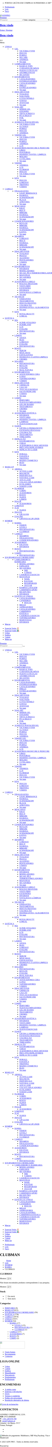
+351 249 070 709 (9, 1419)
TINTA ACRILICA (27, 113)
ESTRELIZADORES (27, 88)
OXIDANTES (25, 299)
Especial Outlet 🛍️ (12, 631)
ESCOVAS (23, 544)
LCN (21, 146)
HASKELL (23, 195)
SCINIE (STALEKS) (27, 322)
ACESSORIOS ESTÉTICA (25, 413)
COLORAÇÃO (25, 305)
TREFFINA (24, 185)
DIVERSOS (24, 269)
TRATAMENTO (26, 407)
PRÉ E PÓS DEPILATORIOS (31, 447)
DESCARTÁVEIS (22, 92)
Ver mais (22, 62)
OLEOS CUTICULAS (28, 70)
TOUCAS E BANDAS (28, 389)
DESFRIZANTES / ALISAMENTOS (34, 307)
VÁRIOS (23, 187)
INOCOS (23, 53)
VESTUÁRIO (25, 286)
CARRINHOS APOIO (28, 590)
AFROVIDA (24, 202)
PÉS (16, 320)
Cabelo (7, 637)
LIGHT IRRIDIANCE (28, 193)
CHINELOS (24, 385)
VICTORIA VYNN (27, 51)
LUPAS (22, 376)
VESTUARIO (25, 417)
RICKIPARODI (30, 583)
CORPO (18, 398)
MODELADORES (26, 271)
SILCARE (23, 57)
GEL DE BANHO (26, 404)
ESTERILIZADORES (28, 81)
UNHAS (8, 47)
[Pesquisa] (51, 20)
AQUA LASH (25, 480)
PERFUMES (24, 400)
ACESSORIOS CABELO (25, 282)
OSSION (22, 525)
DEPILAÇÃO (20, 439)
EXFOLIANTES (26, 355)
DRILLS (22, 85)
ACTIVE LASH (25, 471)
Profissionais (10, 7)
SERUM (22, 351)
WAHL (27, 579)
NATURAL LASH (26, 478)
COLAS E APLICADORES (30, 482)
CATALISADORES (27, 79)
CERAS (22, 443)
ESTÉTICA (9, 318)
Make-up (8, 639)
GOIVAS (23, 100)
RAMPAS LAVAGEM (28, 588)
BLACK (22, 200)
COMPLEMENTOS (23, 64)
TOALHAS (24, 94)
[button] (3, 18)
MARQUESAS (25, 620)
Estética (8, 635)
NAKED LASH (25, 486)
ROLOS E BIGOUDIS (28, 284)
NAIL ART (19, 107)
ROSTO (18, 348)
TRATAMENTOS (26, 301)
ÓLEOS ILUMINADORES (30, 402)
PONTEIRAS (24, 152)
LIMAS (22, 150)
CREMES (23, 359)
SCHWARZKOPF (26, 197)
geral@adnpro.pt (8, 1421)
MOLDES (23, 157)
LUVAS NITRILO (26, 98)
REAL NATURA (26, 370)
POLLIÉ (18, 501)
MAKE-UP (9, 467)
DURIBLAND (25, 325)
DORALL (23, 454)
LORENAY (24, 182)
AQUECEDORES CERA (29, 374)
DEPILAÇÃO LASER (28, 450)
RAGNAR (28, 581)
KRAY (22, 208)
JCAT (17, 508)
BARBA (18, 523)
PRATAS (23, 256)
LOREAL (23, 316)
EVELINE (23, 329)
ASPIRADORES (26, 607)
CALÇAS (23, 387)
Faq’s (7, 11)
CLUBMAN (24, 532)
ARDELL (18, 469)
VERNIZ (18, 163)
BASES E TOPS (26, 66)
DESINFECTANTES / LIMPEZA (32, 154)
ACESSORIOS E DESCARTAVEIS (33, 445)
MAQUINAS (24, 275)
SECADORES (25, 277)
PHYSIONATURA (27, 331)
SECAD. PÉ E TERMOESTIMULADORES (31, 877)
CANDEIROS (25, 601)
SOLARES (19, 361)
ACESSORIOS (25, 493)
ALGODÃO (24, 258)
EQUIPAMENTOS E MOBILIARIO (19, 557)
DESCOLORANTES (27, 303)
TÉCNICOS (19, 297)
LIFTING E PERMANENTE (30, 428)
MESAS (22, 605)
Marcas (7, 624)
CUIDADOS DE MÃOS (29, 68)
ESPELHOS (24, 566)
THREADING (25, 437)
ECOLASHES (25, 484)
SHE (26, 570)
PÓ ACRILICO (25, 116)
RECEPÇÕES (25, 592)
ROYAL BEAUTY (26, 314)
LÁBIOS (18, 335)
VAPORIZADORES (27, 379)
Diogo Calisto (14, 1446)
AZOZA (22, 338)
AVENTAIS (24, 103)
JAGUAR (28, 585)
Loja (6, 9)
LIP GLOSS (24, 514)
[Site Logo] (5, 15)
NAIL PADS (24, 96)
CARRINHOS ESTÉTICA (25, 612)
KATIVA (22, 232)
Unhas (7, 633)
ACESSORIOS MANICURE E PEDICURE (32, 148)
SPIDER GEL (24, 109)
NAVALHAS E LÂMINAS (30, 292)
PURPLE (23, 55)
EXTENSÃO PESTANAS (29, 430)
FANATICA (24, 456)
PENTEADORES (26, 260)
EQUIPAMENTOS (22, 77)
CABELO (9, 189)
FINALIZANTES (22, 191)
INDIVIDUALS (25, 476)
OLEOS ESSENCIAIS (28, 424)
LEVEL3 (23, 527)
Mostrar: (3, 1278)
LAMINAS (23, 422)
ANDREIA (23, 60)
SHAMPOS (19, 236)
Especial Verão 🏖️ (12, 628)
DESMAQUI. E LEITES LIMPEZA (33, 357)
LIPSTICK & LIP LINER (29, 519)
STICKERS (24, 111)
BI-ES (21, 340)
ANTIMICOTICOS (27, 72)
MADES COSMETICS (28, 460)
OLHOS (18, 426)
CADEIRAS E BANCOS (29, 575)
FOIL (21, 118)
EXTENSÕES (25, 288)
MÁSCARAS (20, 206)
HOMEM (8, 521)
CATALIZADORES (27, 83)
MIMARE (23, 213)
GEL (16, 49)
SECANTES (24, 75)
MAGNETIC (24, 473)
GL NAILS (23, 126)
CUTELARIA (25, 159)
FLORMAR (24, 169)
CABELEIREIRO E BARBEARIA (22, 561)
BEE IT (22, 210)
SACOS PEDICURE (27, 391)
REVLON (23, 223)
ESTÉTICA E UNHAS (24, 596)
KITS (17, 178)
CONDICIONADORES (24, 221)
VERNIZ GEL (20, 135)
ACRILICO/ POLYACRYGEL (27, 122)
